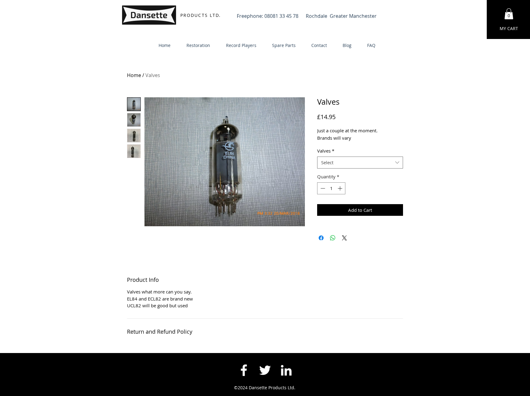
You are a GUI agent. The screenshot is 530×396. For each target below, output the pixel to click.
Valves (325, 151)
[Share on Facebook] (321, 238)
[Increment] (340, 188)
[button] (508, 13)
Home (134, 75)
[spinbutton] (331, 188)
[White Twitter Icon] (265, 370)
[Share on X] (344, 238)
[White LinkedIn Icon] (286, 370)
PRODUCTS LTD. (200, 15)
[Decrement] (322, 188)
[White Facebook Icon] (244, 370)
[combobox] (360, 163)
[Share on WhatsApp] (332, 238)
